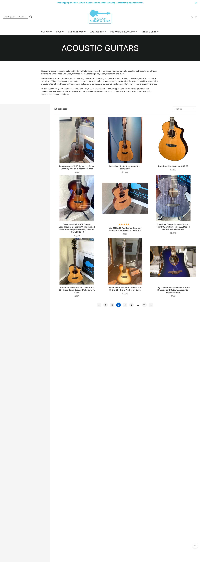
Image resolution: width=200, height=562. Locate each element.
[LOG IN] (192, 17)
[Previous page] (99, 305)
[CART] (196, 17)
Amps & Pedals (75, 32)
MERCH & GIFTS (149, 32)
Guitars (45, 32)
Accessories (97, 32)
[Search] (31, 17)
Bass (58, 32)
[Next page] (151, 305)
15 (144, 305)
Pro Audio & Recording (122, 32)
